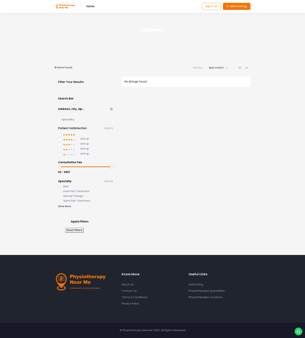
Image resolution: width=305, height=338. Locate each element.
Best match (216, 67)
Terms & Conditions (135, 297)
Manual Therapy (73, 196)
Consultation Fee (70, 162)
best (66, 186)
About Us (128, 284)
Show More (64, 206)
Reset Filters (74, 230)
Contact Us (129, 291)
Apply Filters (80, 221)
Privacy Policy (130, 303)
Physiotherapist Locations (206, 297)
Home (90, 6)
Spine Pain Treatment (76, 200)
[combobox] (85, 119)
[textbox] (68, 119)
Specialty (64, 181)
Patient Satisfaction (72, 128)
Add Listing (196, 284)
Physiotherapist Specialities (207, 291)
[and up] (66, 139)
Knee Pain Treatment (76, 191)
